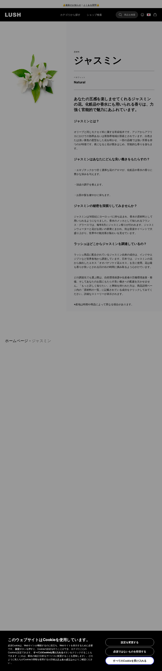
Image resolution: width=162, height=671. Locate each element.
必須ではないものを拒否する (129, 651)
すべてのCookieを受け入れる (129, 660)
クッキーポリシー (66, 659)
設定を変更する (130, 642)
